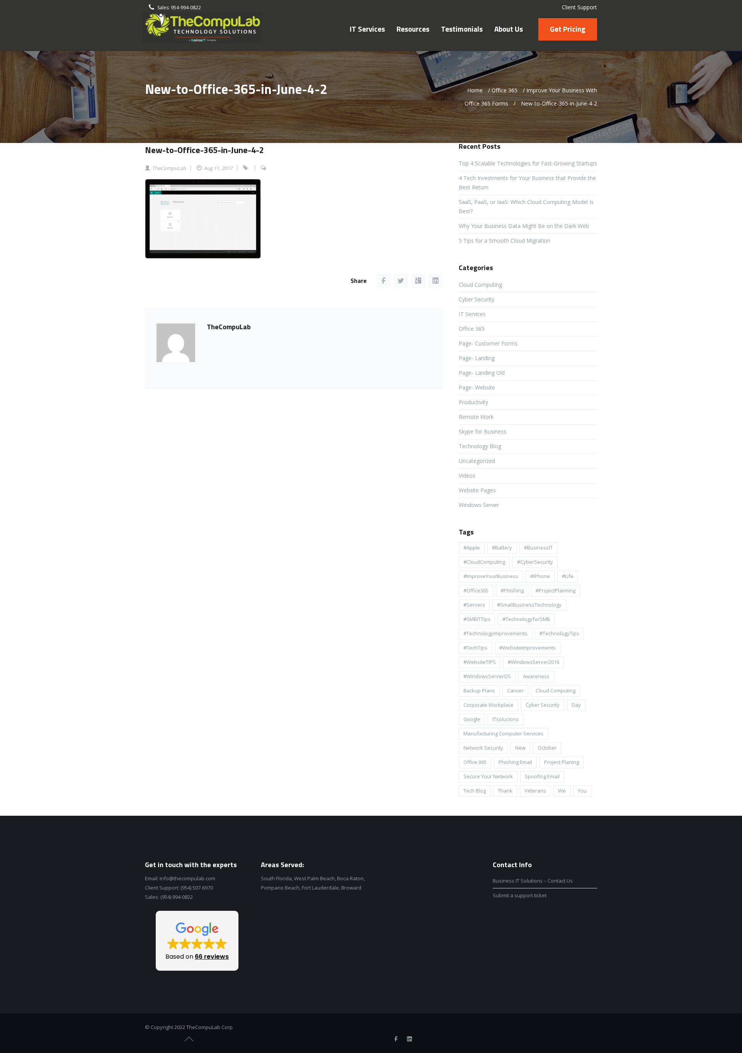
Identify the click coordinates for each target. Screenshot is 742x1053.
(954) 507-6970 (196, 887)
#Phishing (512, 590)
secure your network (488, 776)
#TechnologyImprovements (495, 633)
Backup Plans (479, 690)
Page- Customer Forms (488, 343)
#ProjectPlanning (555, 590)
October (547, 747)
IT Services (472, 314)
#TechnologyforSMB (526, 619)
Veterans (535, 790)
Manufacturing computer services (503, 733)
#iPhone (540, 576)
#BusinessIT (538, 547)
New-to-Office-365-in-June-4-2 (204, 150)
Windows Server (479, 505)
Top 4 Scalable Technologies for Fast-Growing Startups (528, 163)
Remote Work (476, 416)
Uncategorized (477, 460)
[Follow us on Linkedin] (409, 1039)
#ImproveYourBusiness (490, 576)
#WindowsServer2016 (533, 661)
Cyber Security (476, 299)
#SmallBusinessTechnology (529, 604)
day (576, 704)
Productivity (473, 402)
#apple (471, 547)
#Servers (474, 604)
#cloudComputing (484, 561)
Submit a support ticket (519, 895)
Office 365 (504, 90)
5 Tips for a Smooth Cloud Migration (504, 240)
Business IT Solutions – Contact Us (533, 880)
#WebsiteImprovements (527, 647)
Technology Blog (480, 446)
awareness (536, 676)
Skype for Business (482, 431)
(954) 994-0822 (176, 896)
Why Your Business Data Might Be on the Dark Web (524, 226)
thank (505, 790)
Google (471, 719)
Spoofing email (542, 776)
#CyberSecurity (535, 561)
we (562, 790)
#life (568, 576)
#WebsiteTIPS (479, 661)
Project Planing (561, 762)
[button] (197, 941)
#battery (502, 547)
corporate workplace (488, 704)
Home (475, 90)
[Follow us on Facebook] (396, 1039)
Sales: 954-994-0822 (179, 7)
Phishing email (515, 762)
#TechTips (475, 647)
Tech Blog (474, 790)
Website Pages (477, 490)
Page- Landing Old (482, 372)
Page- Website (477, 387)
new (520, 747)
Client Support (579, 7)
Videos (467, 475)
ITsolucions (505, 719)
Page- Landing (477, 358)
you (582, 790)
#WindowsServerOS (487, 676)
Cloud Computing (480, 284)
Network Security (483, 747)
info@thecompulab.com (187, 878)
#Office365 (475, 590)
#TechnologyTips (559, 633)
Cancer (515, 690)
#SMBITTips (476, 619)
